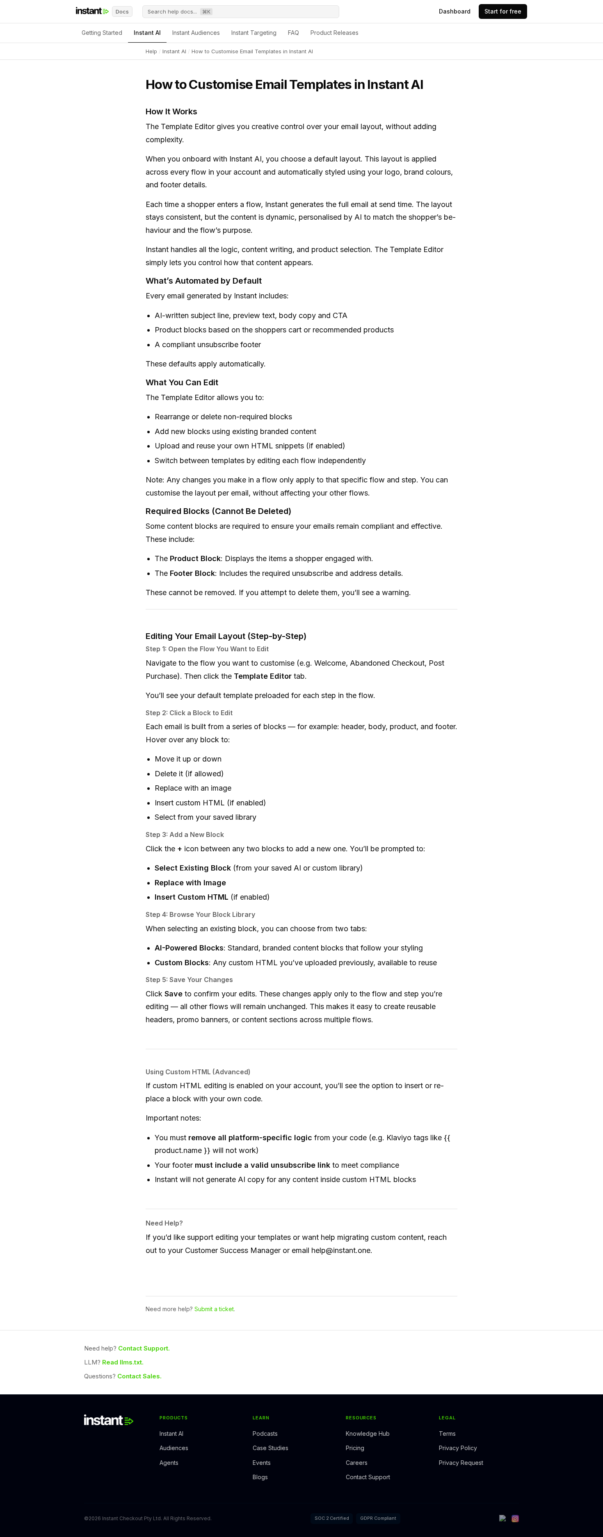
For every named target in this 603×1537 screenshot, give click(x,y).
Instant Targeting (253, 32)
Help (151, 51)
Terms (447, 1433)
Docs (122, 11)
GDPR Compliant (378, 1518)
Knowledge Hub (368, 1433)
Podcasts (265, 1433)
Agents (169, 1462)
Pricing (355, 1447)
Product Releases (335, 32)
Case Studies (270, 1447)
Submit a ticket (214, 1308)
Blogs (260, 1476)
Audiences (174, 1447)
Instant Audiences (196, 32)
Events (262, 1462)
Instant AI (147, 32)
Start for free (502, 11)
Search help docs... (179, 11)
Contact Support (368, 1476)
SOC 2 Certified (332, 1518)
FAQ (293, 32)
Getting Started (102, 32)
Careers (357, 1462)
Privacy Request (461, 1462)
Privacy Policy (458, 1447)
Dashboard (455, 11)
